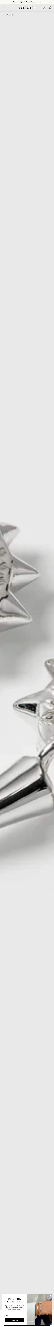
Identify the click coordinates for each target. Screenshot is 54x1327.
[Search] (3, 14)
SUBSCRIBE (14, 1320)
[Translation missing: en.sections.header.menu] (2, 7)
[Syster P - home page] (27, 7)
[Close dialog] (50, 1295)
